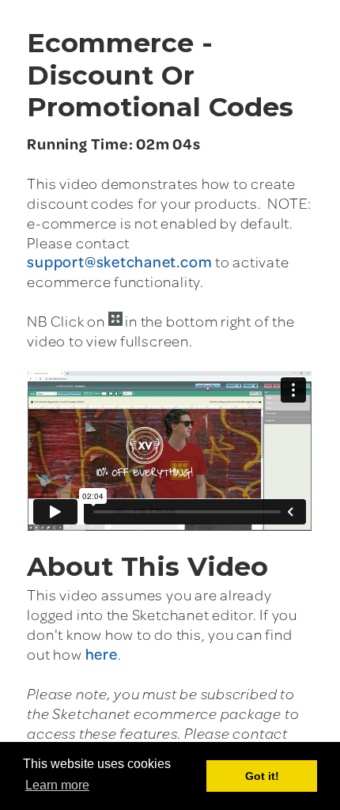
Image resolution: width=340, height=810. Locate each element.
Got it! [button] (262, 776)
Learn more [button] (57, 785)
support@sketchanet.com (119, 261)
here (101, 653)
